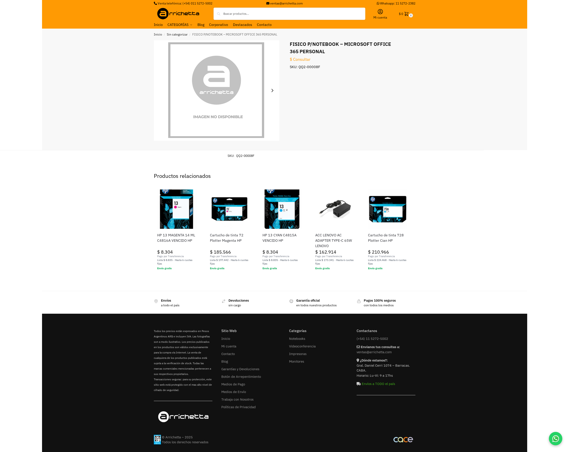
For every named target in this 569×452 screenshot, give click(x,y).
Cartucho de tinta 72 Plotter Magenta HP (226, 238)
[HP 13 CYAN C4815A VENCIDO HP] (282, 209)
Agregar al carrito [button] (177, 278)
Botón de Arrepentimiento (241, 376)
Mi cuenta (380, 17)
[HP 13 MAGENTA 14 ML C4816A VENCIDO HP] (177, 209)
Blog (224, 361)
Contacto (228, 354)
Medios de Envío (233, 392)
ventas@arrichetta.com (286, 3)
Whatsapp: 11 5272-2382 (397, 3)
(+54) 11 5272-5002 (372, 338)
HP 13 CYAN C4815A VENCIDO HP (279, 238)
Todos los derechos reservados (185, 442)
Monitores (296, 361)
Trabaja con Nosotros (237, 399)
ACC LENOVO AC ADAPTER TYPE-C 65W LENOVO (333, 240)
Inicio (158, 34)
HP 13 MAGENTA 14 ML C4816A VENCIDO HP (176, 238)
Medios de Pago (233, 384)
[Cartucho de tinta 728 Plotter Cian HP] (387, 209)
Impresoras (298, 354)
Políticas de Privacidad (238, 407)
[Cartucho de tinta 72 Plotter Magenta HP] (229, 209)
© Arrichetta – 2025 (177, 437)
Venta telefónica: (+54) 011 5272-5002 (184, 3)
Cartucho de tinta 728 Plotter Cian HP (386, 238)
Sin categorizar (177, 34)
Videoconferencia (302, 346)
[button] (405, 14)
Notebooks (297, 338)
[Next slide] (272, 90)
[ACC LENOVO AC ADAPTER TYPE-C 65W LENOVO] (335, 209)
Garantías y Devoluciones (240, 369)
